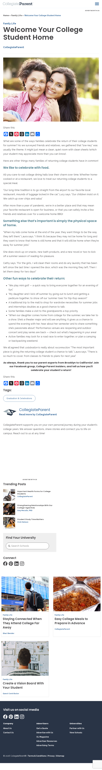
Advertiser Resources (46, 741)
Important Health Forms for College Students (33, 492)
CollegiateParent (13, 47)
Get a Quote (42, 728)
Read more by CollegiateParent (38, 414)
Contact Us (8, 733)
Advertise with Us (44, 733)
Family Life (9, 23)
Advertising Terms (45, 745)
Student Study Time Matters (30, 519)
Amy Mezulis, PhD (24, 510)
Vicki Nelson (22, 522)
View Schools (76, 733)
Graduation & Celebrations (19, 398)
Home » (7, 15)
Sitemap (60, 756)
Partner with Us (77, 728)
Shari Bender (8, 633)
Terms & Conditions (37, 756)
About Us (7, 728)
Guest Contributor (11, 694)
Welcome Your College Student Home (42, 15)
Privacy (51, 756)
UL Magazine (42, 737)
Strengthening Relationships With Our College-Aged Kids (34, 506)
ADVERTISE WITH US (92, 10)
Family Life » (17, 15)
